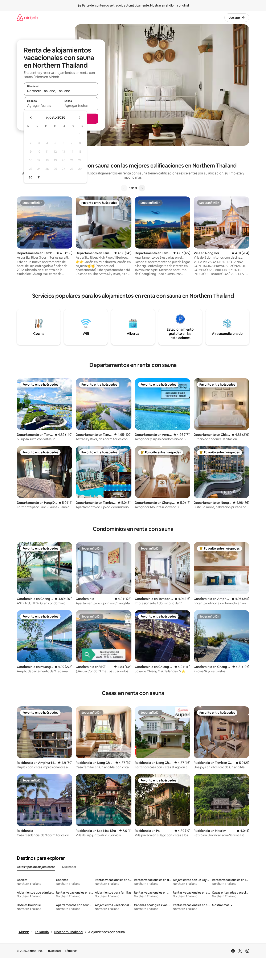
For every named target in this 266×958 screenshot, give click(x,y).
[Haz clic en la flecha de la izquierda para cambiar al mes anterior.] (31, 117)
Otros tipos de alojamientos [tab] (36, 867)
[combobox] (61, 90)
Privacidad (53, 951)
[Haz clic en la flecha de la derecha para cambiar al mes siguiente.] (79, 117)
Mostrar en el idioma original (169, 5)
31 (38, 177)
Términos (71, 951)
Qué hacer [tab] (69, 867)
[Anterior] (124, 188)
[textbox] (42, 105)
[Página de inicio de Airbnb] (27, 17)
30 (30, 177)
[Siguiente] (142, 188)
